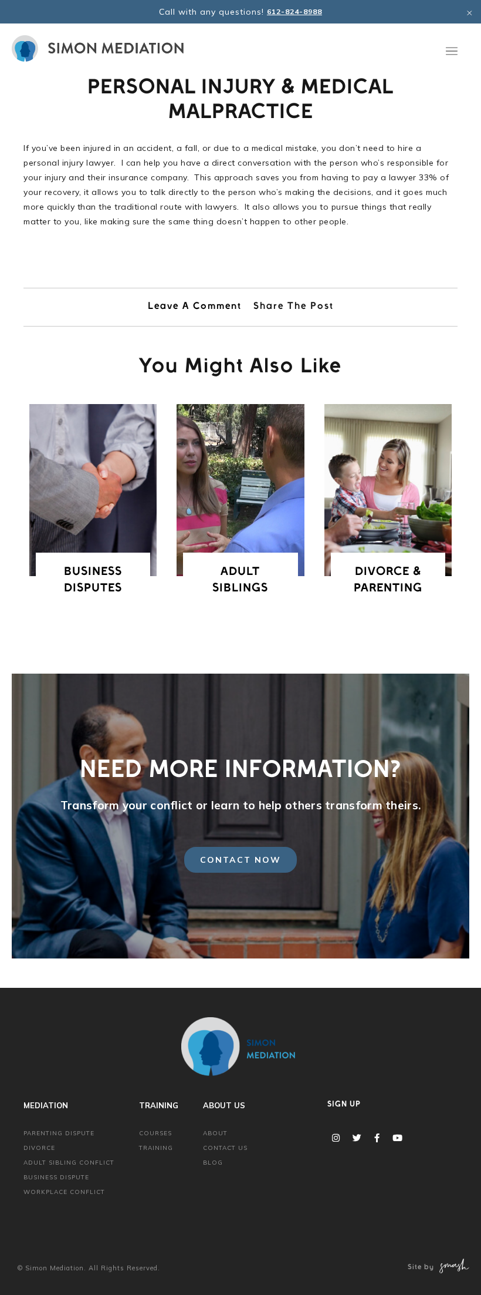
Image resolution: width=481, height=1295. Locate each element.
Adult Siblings (240, 581)
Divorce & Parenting (388, 581)
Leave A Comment (195, 307)
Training (156, 1148)
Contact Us (225, 1148)
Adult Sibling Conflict (68, 1162)
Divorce (39, 1148)
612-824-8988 (294, 11)
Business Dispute (56, 1177)
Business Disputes (93, 581)
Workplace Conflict (64, 1192)
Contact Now (240, 860)
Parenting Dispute (58, 1133)
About (215, 1133)
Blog (213, 1162)
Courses (155, 1133)
